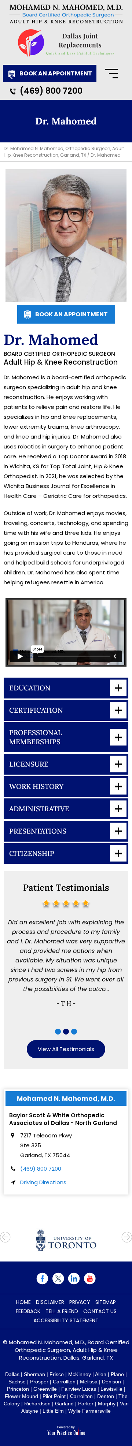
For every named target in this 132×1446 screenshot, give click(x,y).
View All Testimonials (66, 1049)
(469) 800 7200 (51, 91)
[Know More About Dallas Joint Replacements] (66, 43)
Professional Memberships (35, 737)
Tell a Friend (61, 1311)
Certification (36, 710)
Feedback (28, 1311)
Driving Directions (43, 1182)
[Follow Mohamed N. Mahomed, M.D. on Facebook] (42, 1278)
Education (30, 687)
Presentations (37, 831)
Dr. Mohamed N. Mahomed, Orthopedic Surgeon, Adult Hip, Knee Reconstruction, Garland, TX (64, 151)
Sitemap (105, 1302)
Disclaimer (50, 1302)
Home (23, 1302)
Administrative (39, 808)
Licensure (28, 764)
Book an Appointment (55, 73)
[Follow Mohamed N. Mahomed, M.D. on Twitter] (58, 1278)
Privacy (79, 1302)
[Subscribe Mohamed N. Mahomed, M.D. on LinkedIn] (74, 1278)
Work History (36, 786)
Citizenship (31, 853)
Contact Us (100, 1311)
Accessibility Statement (66, 1320)
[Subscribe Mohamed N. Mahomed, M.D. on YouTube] (90, 1278)
